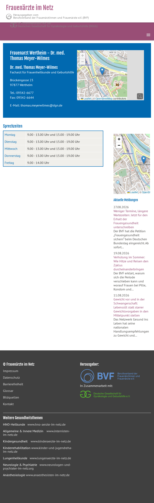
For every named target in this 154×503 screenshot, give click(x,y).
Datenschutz (11, 377)
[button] (102, 71)
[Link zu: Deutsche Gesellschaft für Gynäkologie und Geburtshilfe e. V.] (105, 399)
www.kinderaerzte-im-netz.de (51, 441)
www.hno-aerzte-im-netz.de (46, 424)
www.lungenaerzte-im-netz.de (50, 458)
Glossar (8, 391)
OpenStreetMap (104, 98)
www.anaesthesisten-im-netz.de (48, 475)
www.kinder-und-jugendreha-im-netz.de (37, 449)
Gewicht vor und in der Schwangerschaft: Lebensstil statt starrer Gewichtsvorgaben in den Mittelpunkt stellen (130, 307)
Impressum (10, 371)
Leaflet (87, 98)
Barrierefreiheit (13, 384)
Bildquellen (11, 397)
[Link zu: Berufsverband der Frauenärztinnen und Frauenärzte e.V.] (110, 382)
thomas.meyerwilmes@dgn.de (41, 105)
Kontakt (8, 404)
